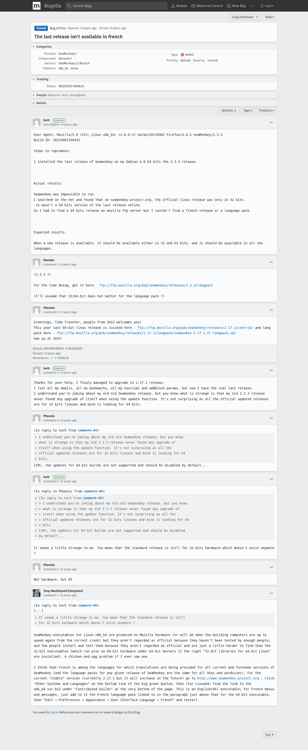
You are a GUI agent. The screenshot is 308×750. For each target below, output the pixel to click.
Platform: (49, 68)
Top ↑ (269, 735)
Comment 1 (50, 264)
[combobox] (116, 6)
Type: (174, 54)
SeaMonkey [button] (67, 53)
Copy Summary (242, 17)
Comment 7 (50, 595)
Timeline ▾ (266, 110)
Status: (51, 86)
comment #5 (87, 605)
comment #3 (87, 430)
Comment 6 (50, 569)
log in (54, 712)
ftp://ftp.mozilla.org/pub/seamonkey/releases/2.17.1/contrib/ (195, 328)
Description (50, 124)
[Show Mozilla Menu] (36, 6)
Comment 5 (50, 481)
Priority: (172, 60)
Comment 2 (50, 312)
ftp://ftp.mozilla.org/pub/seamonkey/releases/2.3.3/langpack (156, 285)
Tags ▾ (248, 110)
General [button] (65, 58)
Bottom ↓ (229, 110)
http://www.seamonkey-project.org (228, 678)
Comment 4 (50, 420)
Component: (47, 58)
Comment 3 (50, 372)
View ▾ (269, 17)
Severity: (199, 60)
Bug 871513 (58, 28)
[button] (266, 6)
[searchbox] (116, 6)
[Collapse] (271, 122)
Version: (50, 63)
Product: (50, 53)
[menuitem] (179, 6)
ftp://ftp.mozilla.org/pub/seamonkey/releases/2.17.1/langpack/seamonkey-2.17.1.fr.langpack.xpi (146, 333)
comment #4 (93, 491)
